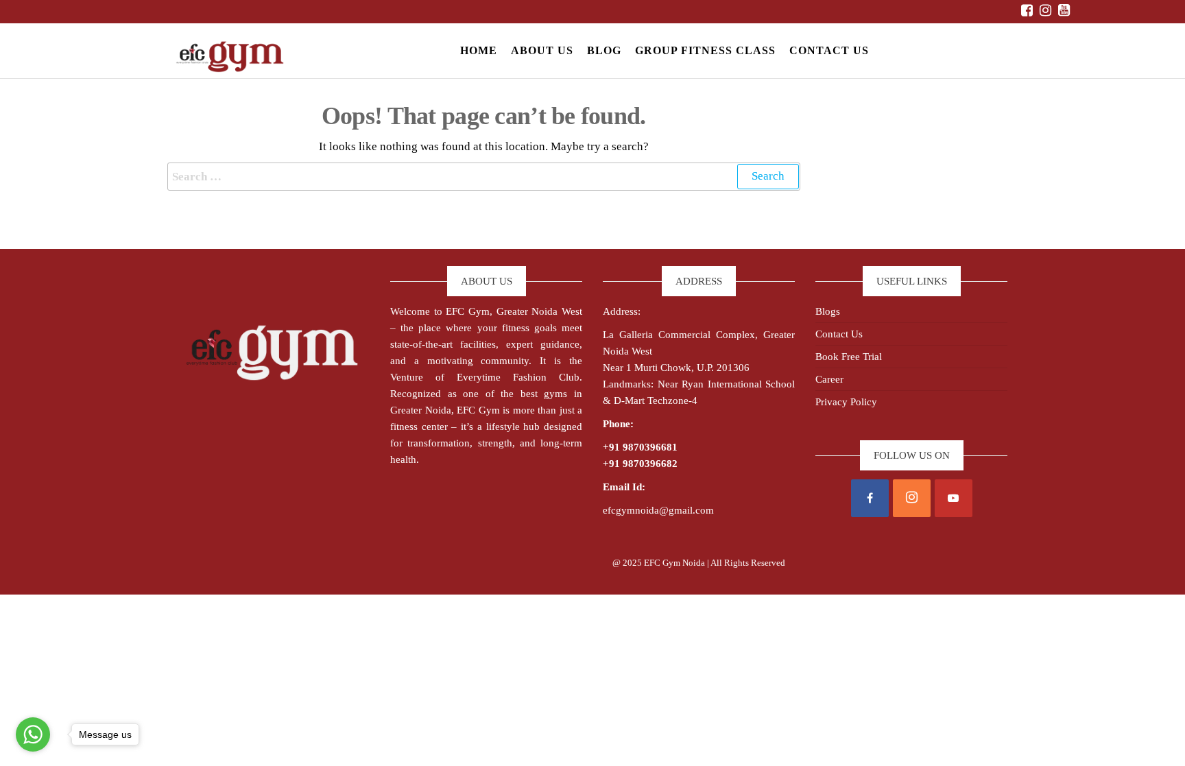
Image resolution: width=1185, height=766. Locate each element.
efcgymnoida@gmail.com (658, 510)
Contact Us (829, 50)
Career (829, 379)
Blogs (827, 311)
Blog (604, 50)
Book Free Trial (848, 356)
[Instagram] (912, 498)
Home (478, 50)
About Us (542, 50)
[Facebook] (870, 498)
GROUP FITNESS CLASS (705, 50)
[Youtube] (953, 498)
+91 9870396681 (640, 447)
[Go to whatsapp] (33, 734)
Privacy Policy (846, 401)
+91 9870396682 (640, 463)
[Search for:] (483, 177)
